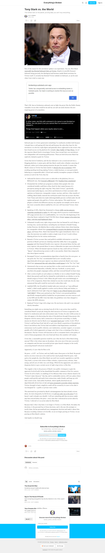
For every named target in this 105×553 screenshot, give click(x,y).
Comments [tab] (28, 462)
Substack (45, 549)
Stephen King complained (67, 181)
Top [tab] (26, 481)
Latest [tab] (30, 481)
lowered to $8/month (48, 181)
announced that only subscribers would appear (50, 263)
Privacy (52, 542)
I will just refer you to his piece (63, 394)
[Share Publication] (86, 2)
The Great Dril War (31, 486)
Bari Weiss (70, 150)
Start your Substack (48, 546)
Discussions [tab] (36, 481)
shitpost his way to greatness (62, 168)
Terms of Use (60, 530)
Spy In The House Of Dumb (34, 497)
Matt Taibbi (60, 150)
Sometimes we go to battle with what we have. (37, 488)
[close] (67, 511)
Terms (56, 542)
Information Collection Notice (52, 532)
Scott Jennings (32, 15)
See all (28, 519)
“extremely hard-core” (57, 321)
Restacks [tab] (34, 462)
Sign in (100, 3)
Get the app (60, 546)
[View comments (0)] (31, 20)
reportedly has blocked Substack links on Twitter (40, 71)
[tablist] (31, 462)
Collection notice (63, 542)
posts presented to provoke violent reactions (64, 383)
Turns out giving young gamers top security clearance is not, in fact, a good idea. (44, 499)
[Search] (82, 2)
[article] (52, 489)
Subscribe (92, 3)
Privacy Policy (64, 532)
